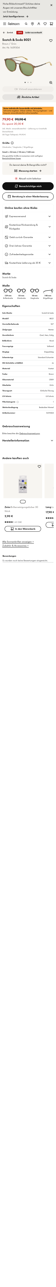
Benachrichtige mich (30, 186)
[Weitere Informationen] (12, 142)
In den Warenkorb (25, 528)
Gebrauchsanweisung (29, 433)
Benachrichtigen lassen (11, 158)
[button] (25, 82)
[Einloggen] (39, 24)
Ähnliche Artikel (30, 97)
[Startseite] (14, 23)
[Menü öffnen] (4, 24)
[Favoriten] (45, 24)
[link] (28, 10)
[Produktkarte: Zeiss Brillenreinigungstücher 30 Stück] (22, 498)
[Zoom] (51, 82)
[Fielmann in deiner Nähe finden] (32, 24)
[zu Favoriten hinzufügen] (51, 40)
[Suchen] (26, 24)
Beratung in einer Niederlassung (30, 196)
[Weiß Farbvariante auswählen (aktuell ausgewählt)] (23, 501)
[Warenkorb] (51, 24)
